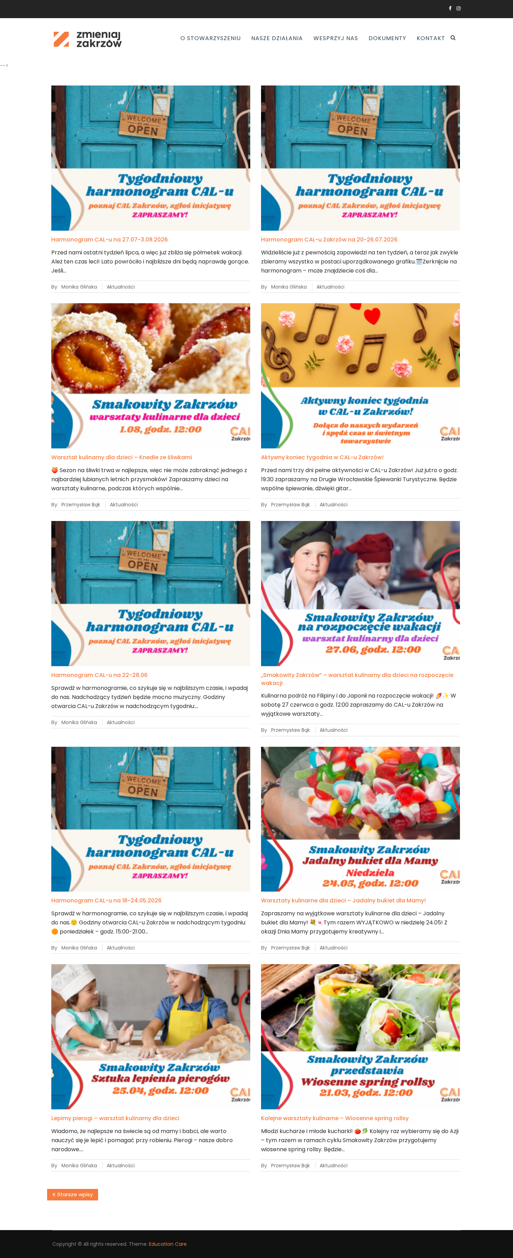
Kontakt (431, 38)
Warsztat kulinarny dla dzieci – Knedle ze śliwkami (121, 457)
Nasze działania (277, 38)
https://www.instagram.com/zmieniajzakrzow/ (458, 8)
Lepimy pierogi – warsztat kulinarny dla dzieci (115, 1118)
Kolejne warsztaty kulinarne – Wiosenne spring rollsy (335, 1118)
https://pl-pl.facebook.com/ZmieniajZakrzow (450, 8)
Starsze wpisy (75, 1194)
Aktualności (121, 286)
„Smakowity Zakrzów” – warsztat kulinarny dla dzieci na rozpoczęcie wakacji (357, 679)
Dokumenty (387, 38)
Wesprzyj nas (335, 38)
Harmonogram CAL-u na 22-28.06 (99, 675)
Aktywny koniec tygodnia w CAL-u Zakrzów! (322, 457)
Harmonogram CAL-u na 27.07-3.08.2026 (109, 240)
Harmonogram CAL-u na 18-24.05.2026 (106, 900)
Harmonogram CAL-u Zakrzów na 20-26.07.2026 (329, 240)
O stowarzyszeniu (210, 38)
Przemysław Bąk (80, 504)
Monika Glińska (79, 286)
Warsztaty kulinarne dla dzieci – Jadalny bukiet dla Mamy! (343, 900)
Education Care (168, 1244)
